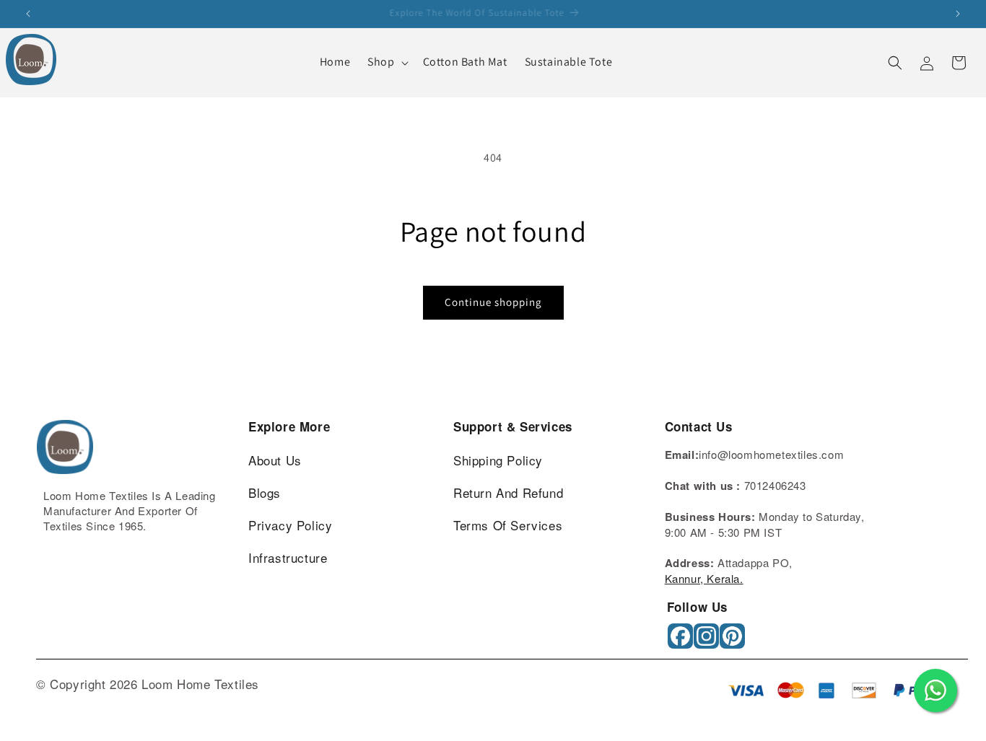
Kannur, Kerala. (704, 578)
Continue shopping (493, 302)
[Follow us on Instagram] (708, 641)
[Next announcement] (958, 13)
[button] (386, 62)
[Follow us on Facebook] (682, 641)
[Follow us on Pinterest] (734, 641)
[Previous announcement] (28, 13)
